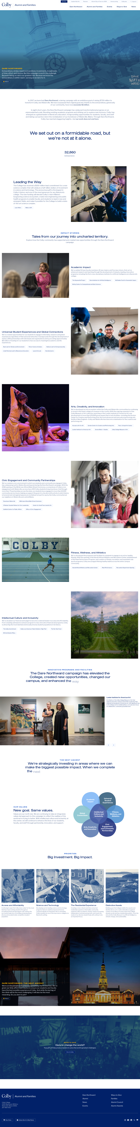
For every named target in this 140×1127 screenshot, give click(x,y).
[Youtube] (137, 1119)
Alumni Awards (117, 1106)
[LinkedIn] (131, 1120)
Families (114, 1099)
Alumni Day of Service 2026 (99, 1)
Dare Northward (76, 7)
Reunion (85, 1)
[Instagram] (125, 1120)
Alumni (85, 1099)
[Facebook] (128, 1120)
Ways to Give (122, 7)
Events (109, 7)
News (133, 7)
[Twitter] (134, 1120)
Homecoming (114, 1)
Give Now (64, 1)
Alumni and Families (94, 7)
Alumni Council (117, 1102)
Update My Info (75, 1)
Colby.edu (124, 1)
